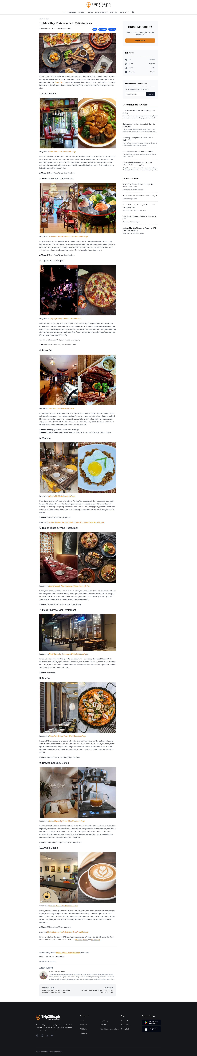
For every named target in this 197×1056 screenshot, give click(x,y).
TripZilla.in (83, 1029)
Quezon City (95, 940)
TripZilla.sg (104, 1021)
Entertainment (101, 12)
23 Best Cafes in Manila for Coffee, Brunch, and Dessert (67, 932)
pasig (47, 19)
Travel (81, 12)
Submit (150, 94)
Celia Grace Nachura (57, 972)
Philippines (112, 29)
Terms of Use (125, 1025)
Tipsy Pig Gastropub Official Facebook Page (65, 319)
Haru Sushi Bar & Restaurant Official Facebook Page (68, 236)
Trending (72, 12)
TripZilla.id (83, 1025)
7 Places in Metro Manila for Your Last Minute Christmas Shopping (137, 163)
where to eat (102, 29)
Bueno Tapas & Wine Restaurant (68, 952)
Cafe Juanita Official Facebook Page (62, 152)
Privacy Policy (125, 1029)
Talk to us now (140, 40)
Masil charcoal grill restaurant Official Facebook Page (68, 654)
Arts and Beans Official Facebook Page (63, 906)
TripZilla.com (84, 1021)
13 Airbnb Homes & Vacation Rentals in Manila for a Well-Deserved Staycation (75, 522)
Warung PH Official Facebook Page (62, 496)
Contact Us (124, 1021)
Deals (90, 12)
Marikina (78, 940)
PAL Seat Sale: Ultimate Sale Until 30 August (140, 195)
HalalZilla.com (105, 1025)
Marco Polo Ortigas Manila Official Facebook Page (67, 736)
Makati (84, 940)
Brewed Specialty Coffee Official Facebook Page (67, 821)
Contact (123, 12)
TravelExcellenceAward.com (110, 1029)
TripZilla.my (83, 1033)
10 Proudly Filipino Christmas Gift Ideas (138, 151)
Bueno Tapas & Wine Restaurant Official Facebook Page (69, 586)
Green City (58, 82)
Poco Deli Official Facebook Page (61, 408)
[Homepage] (64, 12)
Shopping (113, 12)
